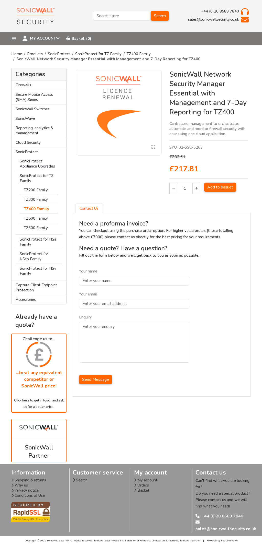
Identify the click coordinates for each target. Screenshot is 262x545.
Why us (21, 485)
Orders (142, 485)
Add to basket (220, 187)
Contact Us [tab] (89, 208)
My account (146, 480)
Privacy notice (26, 490)
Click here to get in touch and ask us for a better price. (39, 403)
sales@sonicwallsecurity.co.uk (225, 529)
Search (160, 16)
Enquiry (85, 317)
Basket (142, 490)
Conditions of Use (29, 495)
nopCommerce (229, 540)
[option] (118, 112)
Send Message (95, 379)
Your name (88, 271)
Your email (88, 294)
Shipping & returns (30, 480)
